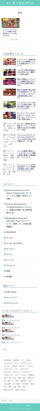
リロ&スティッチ (8, 375)
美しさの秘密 (7, 383)
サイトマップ (11, 297)
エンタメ (10, 238)
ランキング (16, 372)
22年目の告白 (7, 360)
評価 (15, 386)
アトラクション (8, 363)
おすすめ (28, 360)
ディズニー (10, 249)
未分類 (9, 276)
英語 (10, 386)
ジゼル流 (14, 366)
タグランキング (12, 303)
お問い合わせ (11, 292)
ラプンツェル (7, 372)
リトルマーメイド (25, 372)
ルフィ (17, 375)
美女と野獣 (25, 383)
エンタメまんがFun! (20, 3)
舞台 (5, 386)
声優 (10, 378)
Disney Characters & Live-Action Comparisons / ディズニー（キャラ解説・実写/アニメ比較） (19, 194)
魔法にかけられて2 (20, 389)
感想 (19, 378)
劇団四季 (31, 375)
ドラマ (9, 254)
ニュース (10, 260)
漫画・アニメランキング (11, 320)
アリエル (23, 363)
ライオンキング (24, 369)
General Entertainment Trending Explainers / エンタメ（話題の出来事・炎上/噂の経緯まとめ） (19, 208)
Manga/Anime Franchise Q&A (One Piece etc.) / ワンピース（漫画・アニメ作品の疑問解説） (18, 222)
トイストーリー (8, 369)
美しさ (30, 380)
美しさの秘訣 (16, 383)
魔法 (24, 386)
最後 (9, 380)
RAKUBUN (11, 232)
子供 (15, 378)
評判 (19, 386)
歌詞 (17, 380)
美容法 (32, 383)
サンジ (30, 363)
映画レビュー (31, 378)
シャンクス (7, 366)
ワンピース (10, 265)
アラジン (16, 363)
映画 (8, 271)
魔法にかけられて (8, 389)
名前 (5, 378)
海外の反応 (23, 380)
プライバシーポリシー (16, 405)
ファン (16, 369)
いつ (22, 360)
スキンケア (22, 366)
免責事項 (28, 405)
